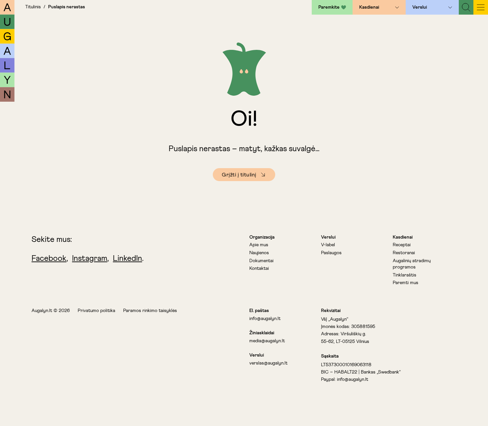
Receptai (402, 245)
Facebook (49, 259)
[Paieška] (466, 7)
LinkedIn (127, 259)
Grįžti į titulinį (239, 174)
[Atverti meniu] (397, 7)
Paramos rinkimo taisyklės (150, 310)
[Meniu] (480, 7)
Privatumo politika (96, 310)
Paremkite (329, 7)
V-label (328, 245)
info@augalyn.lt (265, 318)
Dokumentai (261, 261)
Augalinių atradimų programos (412, 264)
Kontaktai (259, 268)
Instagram (89, 259)
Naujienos (259, 253)
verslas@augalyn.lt (268, 363)
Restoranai (404, 253)
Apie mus (258, 245)
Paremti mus (405, 282)
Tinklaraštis (404, 275)
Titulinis (33, 7)
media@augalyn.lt (267, 341)
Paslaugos (331, 253)
